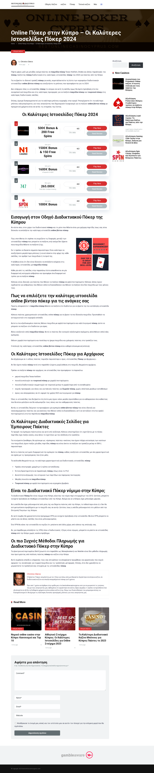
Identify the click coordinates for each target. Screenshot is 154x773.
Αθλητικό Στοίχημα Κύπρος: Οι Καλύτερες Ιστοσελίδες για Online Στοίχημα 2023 (57, 639)
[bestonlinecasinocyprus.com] (23, 4)
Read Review (97, 133)
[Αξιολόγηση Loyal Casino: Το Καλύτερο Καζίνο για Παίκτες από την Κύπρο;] (118, 125)
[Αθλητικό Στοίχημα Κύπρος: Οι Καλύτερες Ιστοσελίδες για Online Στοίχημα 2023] (60, 618)
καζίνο (63, 4)
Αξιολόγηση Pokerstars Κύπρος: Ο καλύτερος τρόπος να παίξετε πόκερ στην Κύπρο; (134, 103)
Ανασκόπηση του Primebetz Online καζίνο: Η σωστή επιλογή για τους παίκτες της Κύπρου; (132, 84)
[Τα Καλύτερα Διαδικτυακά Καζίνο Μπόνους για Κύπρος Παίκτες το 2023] (94, 618)
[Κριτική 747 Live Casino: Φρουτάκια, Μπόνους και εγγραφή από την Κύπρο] (23, 190)
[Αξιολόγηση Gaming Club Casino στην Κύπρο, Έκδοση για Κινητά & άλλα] (118, 146)
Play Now (97, 128)
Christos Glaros (27, 62)
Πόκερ (72, 4)
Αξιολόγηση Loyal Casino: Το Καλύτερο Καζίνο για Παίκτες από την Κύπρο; (134, 120)
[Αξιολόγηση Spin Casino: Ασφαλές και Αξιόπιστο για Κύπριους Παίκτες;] (23, 207)
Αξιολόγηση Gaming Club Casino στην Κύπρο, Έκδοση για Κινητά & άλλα (134, 139)
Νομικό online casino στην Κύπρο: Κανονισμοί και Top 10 (26, 637)
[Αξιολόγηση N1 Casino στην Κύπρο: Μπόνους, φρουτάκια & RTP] (23, 155)
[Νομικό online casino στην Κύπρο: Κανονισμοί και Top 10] (26, 618)
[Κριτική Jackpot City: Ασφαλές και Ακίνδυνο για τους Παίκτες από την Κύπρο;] (23, 173)
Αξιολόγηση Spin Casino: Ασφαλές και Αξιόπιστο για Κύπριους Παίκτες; (133, 154)
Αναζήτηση (117, 61)
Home (13, 43)
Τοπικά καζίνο (84, 4)
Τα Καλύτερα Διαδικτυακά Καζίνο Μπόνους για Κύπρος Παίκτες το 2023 (93, 637)
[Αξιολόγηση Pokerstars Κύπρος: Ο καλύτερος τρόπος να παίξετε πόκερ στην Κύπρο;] (118, 108)
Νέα (95, 4)
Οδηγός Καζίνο (51, 4)
